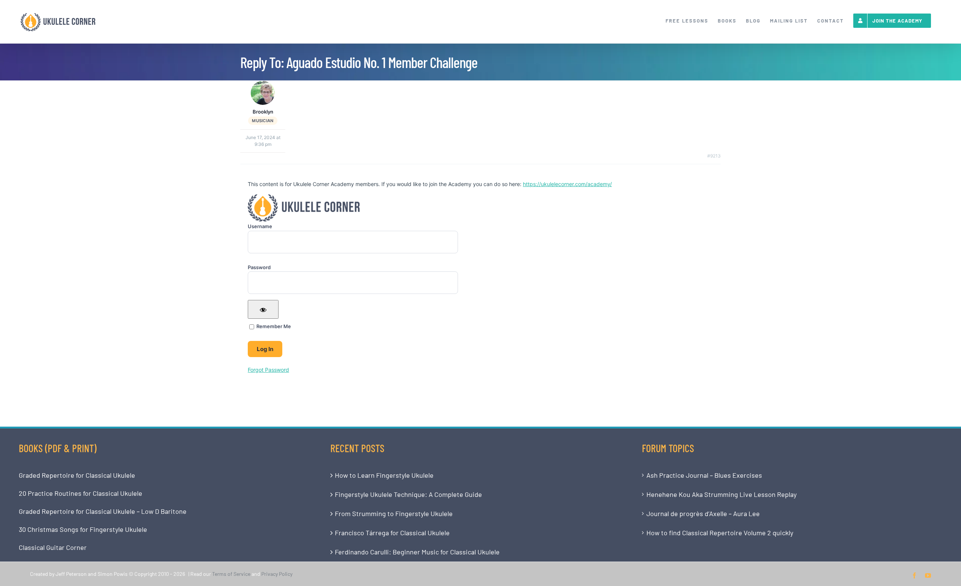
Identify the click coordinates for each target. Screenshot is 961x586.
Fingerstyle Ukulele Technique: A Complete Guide (408, 494)
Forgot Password (268, 369)
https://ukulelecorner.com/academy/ (567, 184)
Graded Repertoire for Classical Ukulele (77, 475)
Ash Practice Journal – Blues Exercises (704, 475)
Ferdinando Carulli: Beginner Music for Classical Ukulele (417, 552)
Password (259, 267)
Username (260, 226)
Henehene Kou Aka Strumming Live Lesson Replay (721, 494)
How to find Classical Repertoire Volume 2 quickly (719, 532)
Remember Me (273, 326)
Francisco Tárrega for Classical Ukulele (392, 532)
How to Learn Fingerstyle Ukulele (384, 475)
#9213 (714, 156)
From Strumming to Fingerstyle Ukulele (394, 513)
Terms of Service (231, 574)
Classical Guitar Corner (53, 547)
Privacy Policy (276, 574)
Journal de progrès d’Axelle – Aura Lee (703, 513)
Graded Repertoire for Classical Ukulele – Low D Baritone (103, 511)
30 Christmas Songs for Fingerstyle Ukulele (83, 529)
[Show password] (263, 309)
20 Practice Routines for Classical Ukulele (80, 493)
